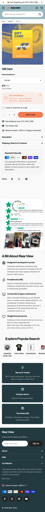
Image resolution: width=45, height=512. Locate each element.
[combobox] (22, 14)
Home (3, 21)
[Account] (36, 7)
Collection (10, 21)
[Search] (39, 14)
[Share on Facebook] (12, 179)
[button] (3, 2)
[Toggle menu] (3, 7)
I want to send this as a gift (16, 108)
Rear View (13, 508)
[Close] (40, 95)
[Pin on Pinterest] (26, 179)
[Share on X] (19, 179)
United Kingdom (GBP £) (15, 485)
